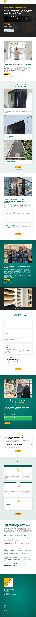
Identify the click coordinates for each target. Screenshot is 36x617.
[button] (2, 615)
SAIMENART (29, 614)
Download (5, 604)
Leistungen (5, 597)
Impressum (5, 608)
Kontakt (5, 605)
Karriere (5, 603)
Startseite (5, 596)
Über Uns (5, 598)
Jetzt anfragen (6, 24)
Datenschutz (5, 607)
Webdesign (5, 610)
